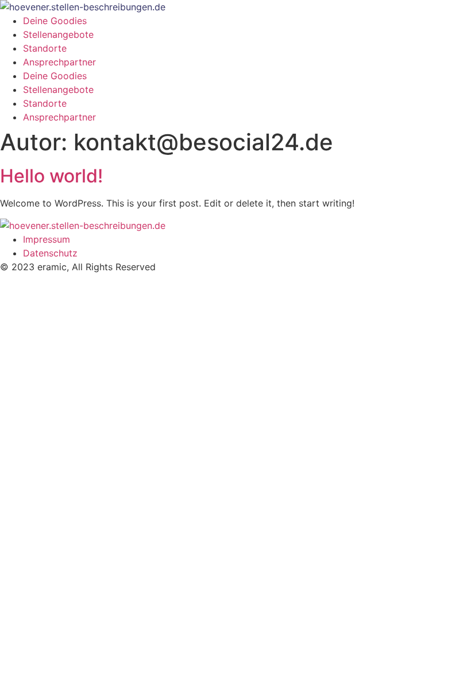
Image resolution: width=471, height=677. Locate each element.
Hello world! (51, 176)
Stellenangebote (58, 34)
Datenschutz (50, 253)
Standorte (45, 48)
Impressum (46, 239)
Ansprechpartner (59, 62)
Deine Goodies (55, 20)
